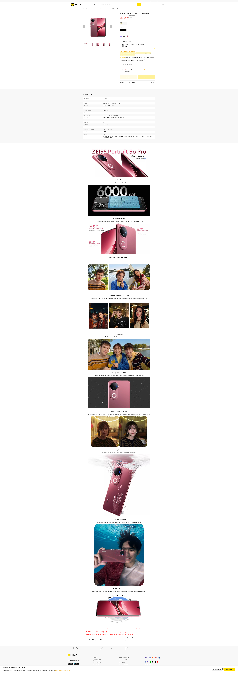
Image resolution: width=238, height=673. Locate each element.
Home (84, 8)
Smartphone (102, 8)
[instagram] (148, 662)
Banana (112, 641)
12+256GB (123, 30)
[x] (155, 662)
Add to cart (128, 77)
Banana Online (137, 638)
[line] (150, 662)
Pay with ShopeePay (123, 659)
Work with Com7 (96, 664)
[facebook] (145, 662)
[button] (84, 26)
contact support (145, 70)
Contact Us (95, 657)
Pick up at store (122, 662)
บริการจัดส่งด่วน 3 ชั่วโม (130, 641)
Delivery (120, 661)
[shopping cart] (169, 4)
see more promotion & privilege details (128, 51)
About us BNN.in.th (97, 659)
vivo (108, 8)
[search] (139, 4)
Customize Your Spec (148, 1)
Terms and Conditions (97, 662)
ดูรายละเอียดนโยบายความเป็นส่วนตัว (62, 670)
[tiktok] (153, 662)
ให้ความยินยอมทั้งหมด (229, 669)
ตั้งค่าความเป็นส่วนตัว (217, 669)
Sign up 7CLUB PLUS (97, 661)
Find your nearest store (159, 1)
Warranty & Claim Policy (123, 664)
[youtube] (158, 662)
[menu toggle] (69, 4)
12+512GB (129, 30)
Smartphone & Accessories (93, 8)
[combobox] (168, 1)
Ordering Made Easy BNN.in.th (124, 657)
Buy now (146, 77)
